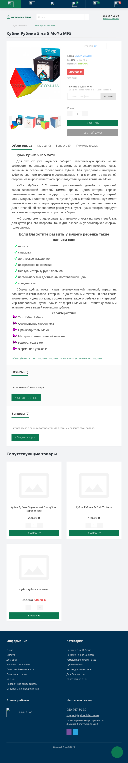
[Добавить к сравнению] (58, 471)
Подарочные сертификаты (21, 683)
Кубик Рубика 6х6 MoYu (33, 589)
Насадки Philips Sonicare (80, 654)
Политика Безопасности (20, 669)
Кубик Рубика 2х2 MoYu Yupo (94, 507)
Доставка (11, 659)
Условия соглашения (18, 664)
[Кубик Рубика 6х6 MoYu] (34, 567)
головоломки (67, 358)
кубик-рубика (19, 358)
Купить (108, 96)
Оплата (10, 654)
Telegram (75, 732)
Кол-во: (71, 108)
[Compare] (118, 46)
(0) (95, 45)
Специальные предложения (22, 688)
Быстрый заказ (93, 132)
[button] (53, 4)
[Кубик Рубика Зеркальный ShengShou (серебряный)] (34, 485)
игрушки (53, 358)
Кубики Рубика (20, 25)
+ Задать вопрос (25, 437)
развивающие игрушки (88, 358)
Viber (69, 732)
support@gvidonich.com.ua (82, 715)
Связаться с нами (16, 674)
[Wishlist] (110, 46)
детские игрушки (37, 358)
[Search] (86, 17)
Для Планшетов (75, 674)
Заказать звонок (111, 18)
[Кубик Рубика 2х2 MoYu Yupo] (94, 485)
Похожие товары (87, 145)
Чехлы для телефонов (79, 669)
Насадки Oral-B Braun (78, 650)
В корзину (92, 122)
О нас (9, 650)
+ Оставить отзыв (26, 398)
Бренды (11, 679)
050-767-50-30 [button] (76, 710)
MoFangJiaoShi (83, 55)
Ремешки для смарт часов (81, 659)
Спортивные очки (76, 679)
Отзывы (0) (44, 145)
